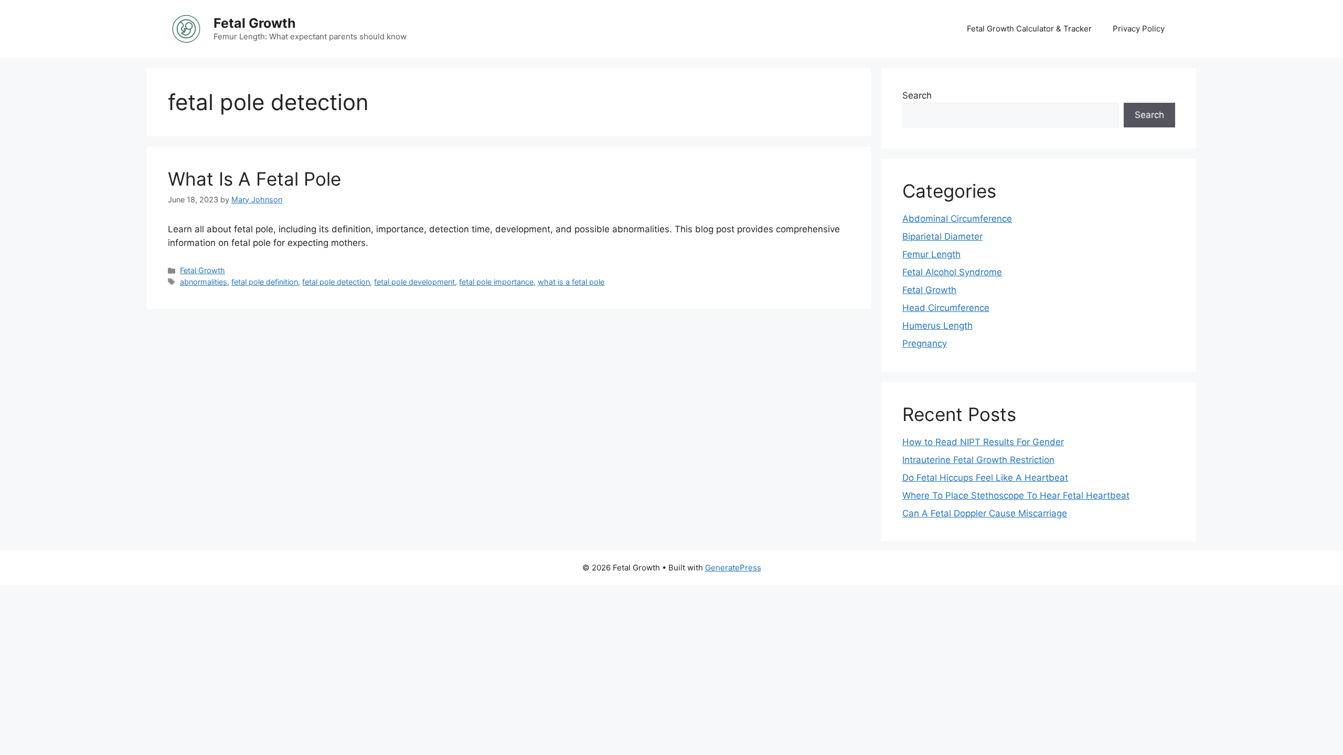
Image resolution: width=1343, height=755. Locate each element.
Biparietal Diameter (942, 236)
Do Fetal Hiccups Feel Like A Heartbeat (985, 477)
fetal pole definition (264, 281)
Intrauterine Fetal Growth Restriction (978, 460)
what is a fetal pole (571, 281)
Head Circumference (945, 308)
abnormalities (203, 281)
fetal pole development (414, 281)
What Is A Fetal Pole (254, 179)
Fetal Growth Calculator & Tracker (1029, 29)
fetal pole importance (496, 281)
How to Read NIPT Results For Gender (983, 442)
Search (917, 95)
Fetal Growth (255, 23)
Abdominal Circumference (957, 218)
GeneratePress (733, 568)
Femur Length (931, 254)
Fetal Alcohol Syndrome (952, 272)
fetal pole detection (336, 281)
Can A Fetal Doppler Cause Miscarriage (984, 513)
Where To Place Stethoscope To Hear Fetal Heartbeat (1015, 495)
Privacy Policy (1139, 29)
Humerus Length (937, 325)
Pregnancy (924, 343)
